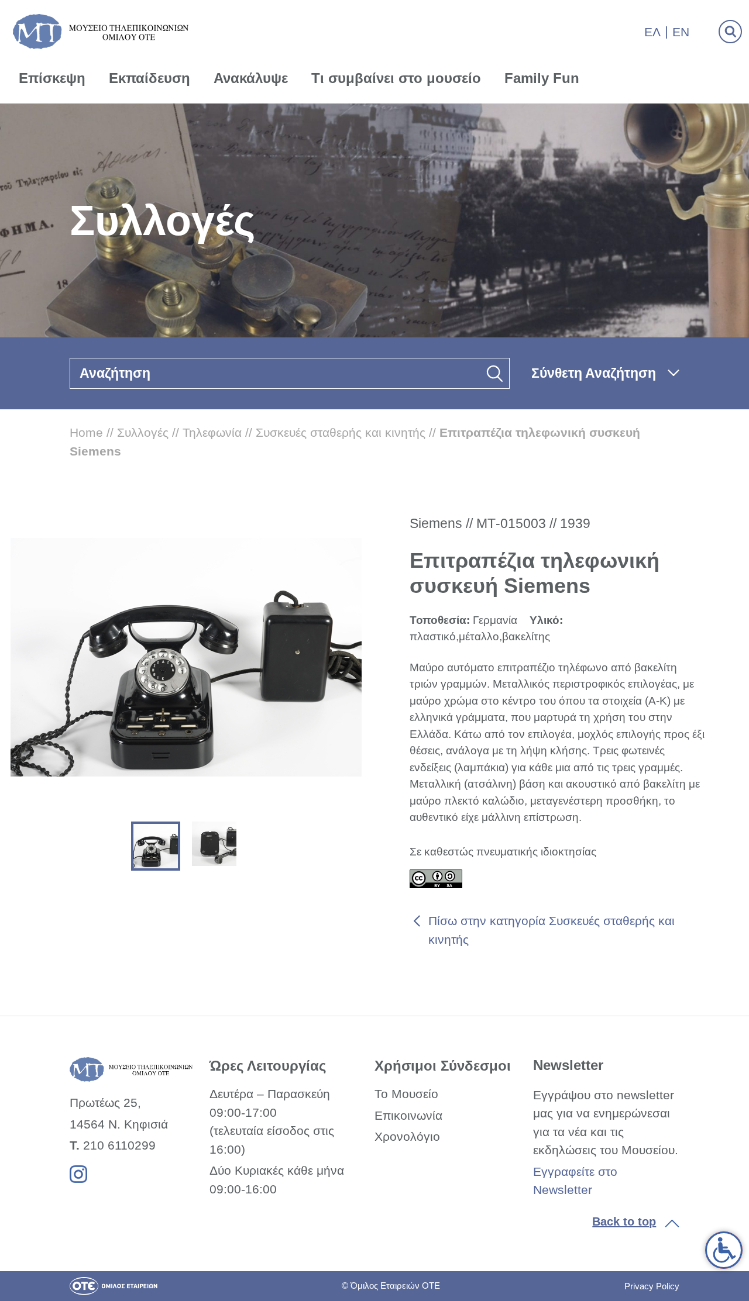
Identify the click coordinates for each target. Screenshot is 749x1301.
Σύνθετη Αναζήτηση (593, 373)
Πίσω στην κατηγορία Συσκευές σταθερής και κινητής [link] (551, 930)
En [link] (680, 32)
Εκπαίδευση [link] (149, 78)
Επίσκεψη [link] (52, 78)
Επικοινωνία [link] (408, 1115)
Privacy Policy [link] (651, 1286)
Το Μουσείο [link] (406, 1093)
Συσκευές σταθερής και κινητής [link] (340, 432)
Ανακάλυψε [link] (251, 78)
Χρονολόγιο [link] (407, 1136)
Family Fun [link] (541, 78)
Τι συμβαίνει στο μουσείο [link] (396, 78)
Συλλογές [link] (143, 432)
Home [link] (86, 432)
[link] (724, 1250)
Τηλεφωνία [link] (212, 432)
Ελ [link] (652, 32)
